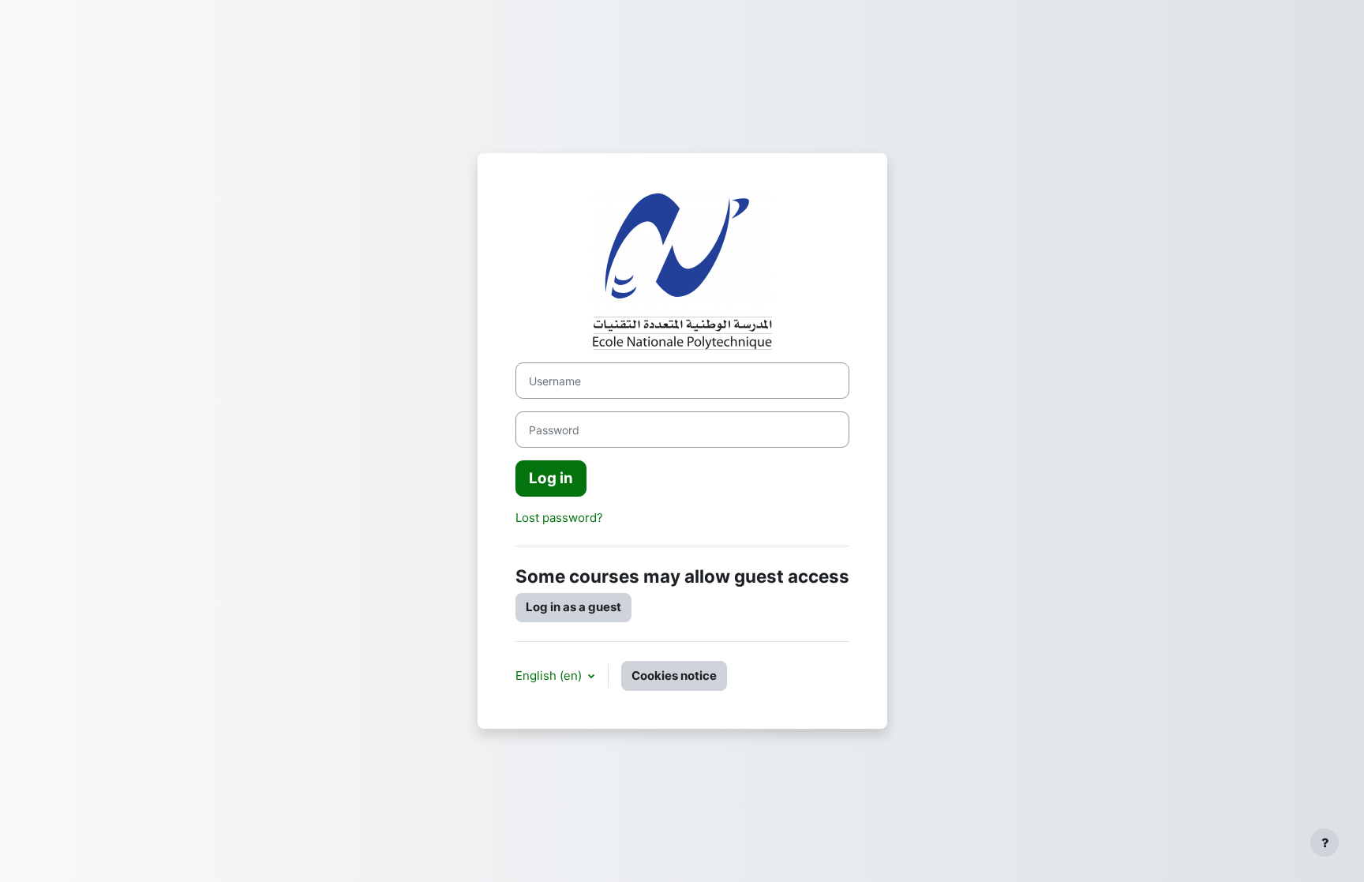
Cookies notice (674, 675)
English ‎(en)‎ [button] (550, 675)
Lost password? (559, 517)
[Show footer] (1324, 842)
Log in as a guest (573, 606)
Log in (551, 478)
